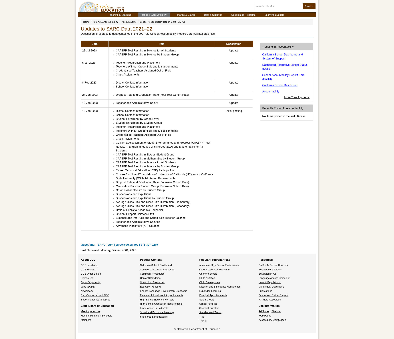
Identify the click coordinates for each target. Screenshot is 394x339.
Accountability (129, 21)
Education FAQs (267, 273)
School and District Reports (273, 295)
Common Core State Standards (157, 269)
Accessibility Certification (272, 320)
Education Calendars (270, 269)
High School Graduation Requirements (161, 303)
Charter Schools (208, 273)
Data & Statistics (213, 14)
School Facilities (208, 303)
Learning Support (274, 14)
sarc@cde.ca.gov (127, 245)
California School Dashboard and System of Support (282, 56)
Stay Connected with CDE (95, 295)
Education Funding (150, 286)
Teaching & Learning (120, 14)
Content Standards (150, 278)
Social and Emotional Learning (157, 312)
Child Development (209, 282)
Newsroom (87, 291)
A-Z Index (264, 311)
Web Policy (265, 315)
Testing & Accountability (153, 14)
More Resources (272, 299)
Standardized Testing (210, 312)
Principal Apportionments (213, 295)
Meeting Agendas (90, 311)
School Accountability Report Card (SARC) (162, 21)
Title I (202, 316)
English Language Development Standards (163, 291)
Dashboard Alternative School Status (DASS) (285, 67)
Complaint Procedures (152, 273)
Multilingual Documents (271, 286)
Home (86, 21)
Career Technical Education (214, 269)
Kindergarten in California (154, 308)
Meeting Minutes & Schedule (96, 315)
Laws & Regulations (270, 282)
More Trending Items (297, 97)
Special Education (209, 308)
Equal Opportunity (91, 282)
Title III (203, 321)
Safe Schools (206, 299)
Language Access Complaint (274, 278)
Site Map (276, 311)
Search (309, 6)
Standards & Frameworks (154, 316)
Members (86, 320)
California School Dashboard (280, 85)
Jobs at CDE (88, 286)
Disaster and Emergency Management (220, 286)
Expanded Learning (210, 291)
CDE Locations (89, 265)
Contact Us (87, 278)
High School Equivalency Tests (157, 299)
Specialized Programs (243, 14)
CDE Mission (88, 269)
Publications (265, 291)
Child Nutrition (207, 278)
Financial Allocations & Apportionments (161, 295)
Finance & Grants (185, 14)
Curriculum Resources (152, 282)
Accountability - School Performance (219, 265)
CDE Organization (91, 273)
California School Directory (273, 265)
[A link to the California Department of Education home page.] (101, 7)
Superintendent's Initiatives (95, 299)
